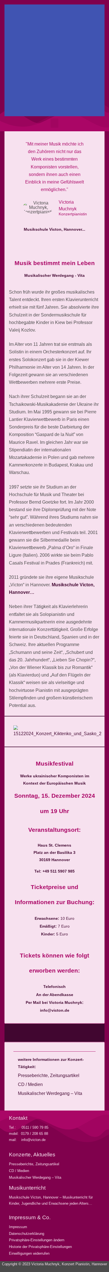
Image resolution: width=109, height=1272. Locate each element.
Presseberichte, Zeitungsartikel (48, 1075)
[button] (10, 60)
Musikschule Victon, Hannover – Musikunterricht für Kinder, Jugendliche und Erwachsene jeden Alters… (51, 1200)
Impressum (18, 1227)
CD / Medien (30, 1084)
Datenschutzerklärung (26, 1233)
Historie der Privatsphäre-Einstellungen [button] (40, 1247)
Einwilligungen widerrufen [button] (29, 1253)
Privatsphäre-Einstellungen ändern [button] (36, 1240)
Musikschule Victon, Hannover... (54, 229)
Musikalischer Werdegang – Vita (50, 1093)
